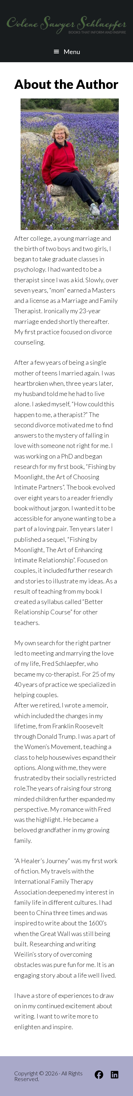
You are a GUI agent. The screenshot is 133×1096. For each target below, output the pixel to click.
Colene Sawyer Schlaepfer (67, 24)
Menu (71, 51)
